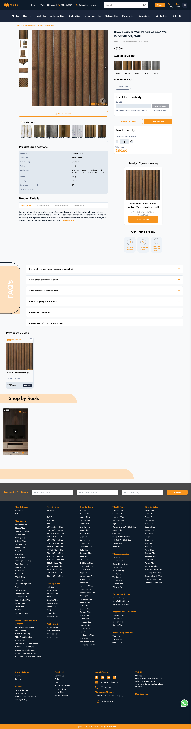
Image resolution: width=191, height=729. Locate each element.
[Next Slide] (106, 68)
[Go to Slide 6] (23, 82)
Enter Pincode (121, 102)
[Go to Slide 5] (23, 72)
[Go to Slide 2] (23, 44)
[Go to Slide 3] (23, 53)
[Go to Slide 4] (23, 63)
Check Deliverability (160, 106)
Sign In (159, 5)
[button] (70, 68)
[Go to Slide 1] (23, 34)
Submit (177, 492)
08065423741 (67, 5)
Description (26, 205)
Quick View (27, 385)
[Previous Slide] (34, 68)
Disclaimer (79, 205)
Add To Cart (143, 219)
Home (19, 25)
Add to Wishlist (128, 121)
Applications (43, 205)
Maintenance (61, 205)
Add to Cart (158, 121)
